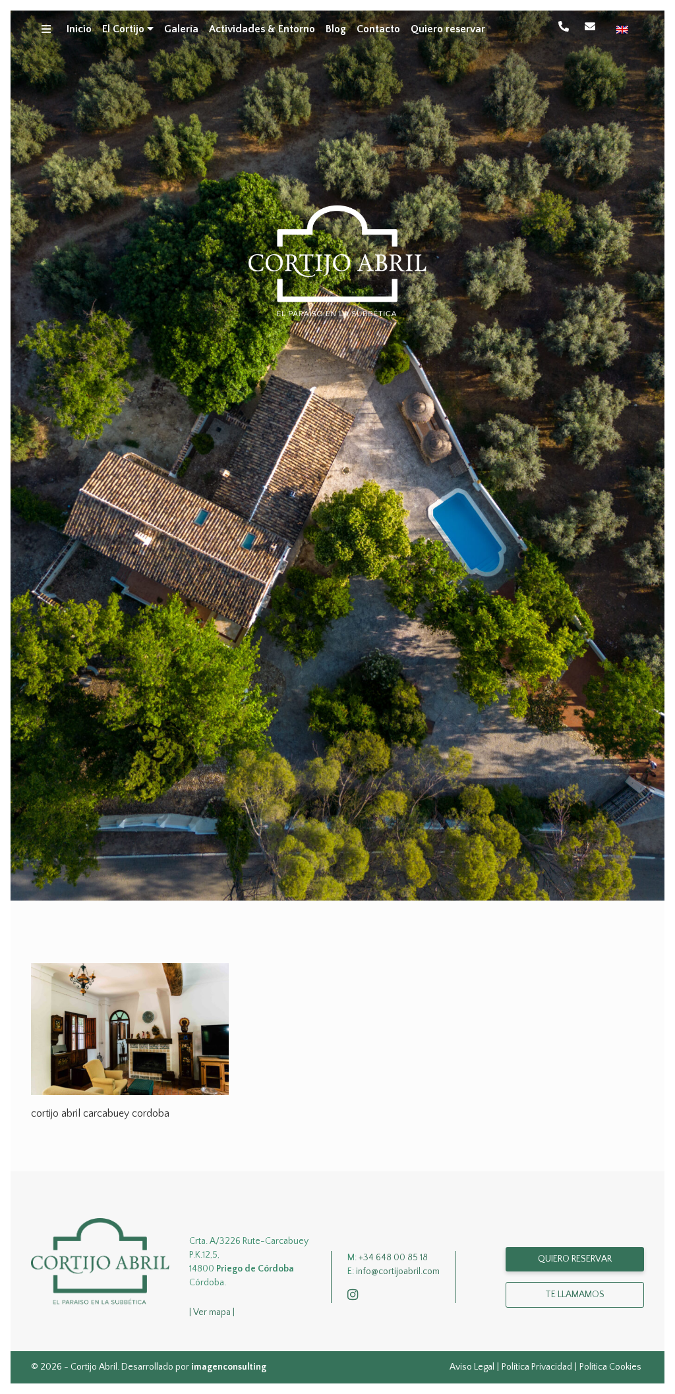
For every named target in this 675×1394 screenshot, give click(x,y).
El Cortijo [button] (124, 29)
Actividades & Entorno (262, 29)
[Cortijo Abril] (100, 1261)
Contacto (378, 29)
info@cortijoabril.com (592, 26)
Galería (181, 29)
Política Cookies (610, 1367)
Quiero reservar (448, 29)
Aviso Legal (472, 1367)
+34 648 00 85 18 (566, 26)
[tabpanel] (337, 456)
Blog (336, 29)
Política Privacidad (537, 1367)
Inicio (79, 29)
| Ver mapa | (212, 1312)
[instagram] (355, 1296)
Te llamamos (574, 1294)
